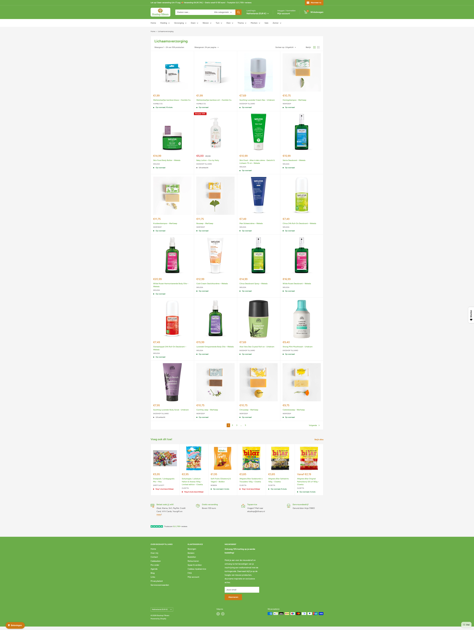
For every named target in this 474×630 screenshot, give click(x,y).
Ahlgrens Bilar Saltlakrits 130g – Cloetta (278, 480)
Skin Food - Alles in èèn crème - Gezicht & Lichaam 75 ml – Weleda (257, 161)
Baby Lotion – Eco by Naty (207, 160)
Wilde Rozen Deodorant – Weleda (297, 283)
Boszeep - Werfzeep (204, 223)
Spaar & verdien (195, 565)
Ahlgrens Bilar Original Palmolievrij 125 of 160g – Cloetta (308, 482)
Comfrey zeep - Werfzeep (207, 410)
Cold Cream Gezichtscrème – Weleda (212, 283)
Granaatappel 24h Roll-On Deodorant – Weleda (169, 348)
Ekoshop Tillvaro (247, 104)
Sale (266, 23)
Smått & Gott (158, 485)
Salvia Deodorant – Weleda (294, 160)
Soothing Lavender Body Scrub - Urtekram (171, 410)
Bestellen (192, 557)
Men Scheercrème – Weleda (251, 223)
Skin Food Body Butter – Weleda (166, 160)
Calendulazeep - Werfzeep (294, 410)
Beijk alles (319, 439)
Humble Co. (158, 104)
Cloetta (185, 488)
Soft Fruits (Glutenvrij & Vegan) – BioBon (221, 480)
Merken (254, 23)
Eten (229, 23)
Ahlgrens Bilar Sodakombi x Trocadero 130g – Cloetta (251, 480)
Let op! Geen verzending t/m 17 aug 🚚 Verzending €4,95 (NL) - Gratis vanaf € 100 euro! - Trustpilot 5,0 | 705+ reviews (201, 2)
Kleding (163, 23)
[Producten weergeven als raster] (314, 47)
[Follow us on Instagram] (223, 614)
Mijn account (283, 13)
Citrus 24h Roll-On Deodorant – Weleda (299, 223)
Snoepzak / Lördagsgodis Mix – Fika (163, 480)
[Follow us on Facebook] (218, 614)
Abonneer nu (316, 2)
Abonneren (233, 597)
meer (159, 514)
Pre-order (155, 565)
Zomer (276, 23)
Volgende (313, 425)
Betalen (191, 553)
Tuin (217, 23)
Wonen (206, 23)
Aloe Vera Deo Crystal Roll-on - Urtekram (256, 347)
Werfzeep (287, 104)
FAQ (190, 573)
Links (153, 577)
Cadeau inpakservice (197, 569)
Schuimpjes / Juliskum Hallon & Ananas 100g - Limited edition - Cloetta (192, 482)
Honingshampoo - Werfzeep (294, 100)
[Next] (323, 470)
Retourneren (193, 561)
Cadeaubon (156, 561)
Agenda (154, 569)
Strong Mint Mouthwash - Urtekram (298, 347)
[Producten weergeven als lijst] (318, 47)
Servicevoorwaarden (160, 585)
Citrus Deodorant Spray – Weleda (253, 283)
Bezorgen (192, 549)
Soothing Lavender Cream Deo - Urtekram (257, 100)
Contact (154, 557)
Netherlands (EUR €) (160, 609)
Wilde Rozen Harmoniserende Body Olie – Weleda (170, 285)
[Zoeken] (238, 12)
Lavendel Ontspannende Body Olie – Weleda (215, 347)
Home (153, 23)
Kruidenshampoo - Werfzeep (165, 223)
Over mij (154, 553)
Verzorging (179, 23)
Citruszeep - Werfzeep (248, 410)
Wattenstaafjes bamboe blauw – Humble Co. (172, 100)
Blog (153, 573)
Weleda (156, 164)
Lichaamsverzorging (165, 31)
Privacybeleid (157, 581)
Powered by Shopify (158, 619)
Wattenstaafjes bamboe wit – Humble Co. (214, 100)
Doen (193, 23)
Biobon (214, 485)
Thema (241, 23)
